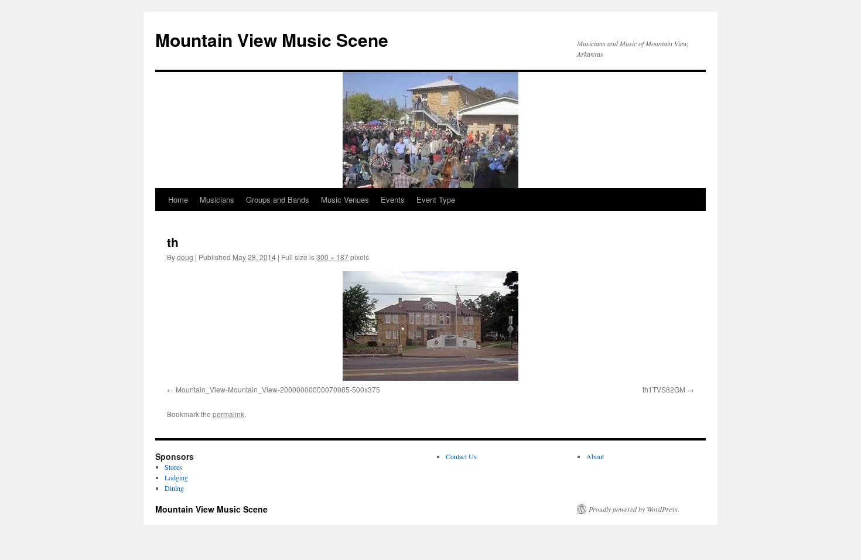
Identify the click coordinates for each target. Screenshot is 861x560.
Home (178, 199)
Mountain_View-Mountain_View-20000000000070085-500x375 (278, 389)
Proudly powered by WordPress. (634, 509)
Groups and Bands (277, 199)
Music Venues (345, 199)
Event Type (435, 199)
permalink (228, 414)
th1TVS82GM (664, 389)
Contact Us (461, 456)
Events (393, 199)
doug (185, 257)
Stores (173, 467)
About (595, 456)
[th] (430, 326)
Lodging (176, 477)
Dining (174, 488)
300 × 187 (332, 257)
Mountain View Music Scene (271, 39)
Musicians (217, 199)
